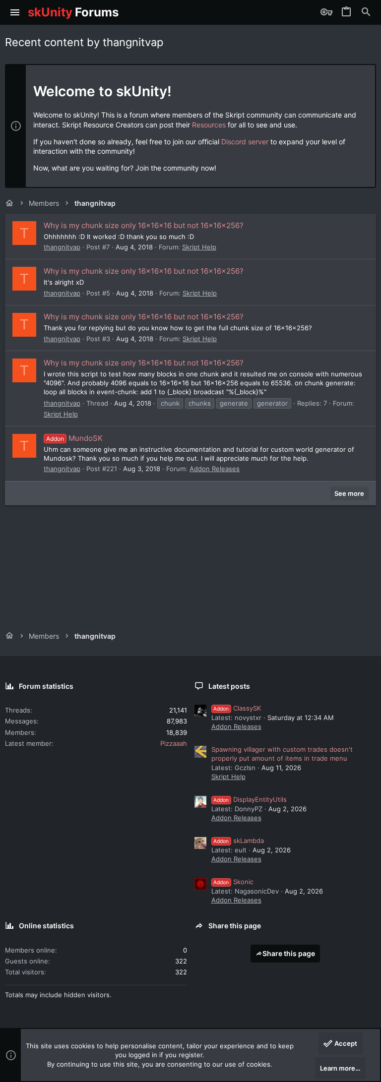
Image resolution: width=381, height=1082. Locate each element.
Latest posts (229, 686)
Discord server (244, 141)
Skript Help (199, 247)
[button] (15, 12)
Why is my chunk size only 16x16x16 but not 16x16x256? (144, 225)
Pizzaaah (173, 743)
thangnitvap (62, 247)
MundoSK (74, 438)
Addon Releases (215, 469)
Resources (209, 124)
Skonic (233, 882)
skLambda (238, 840)
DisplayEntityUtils (250, 799)
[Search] (366, 12)
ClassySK (237, 708)
